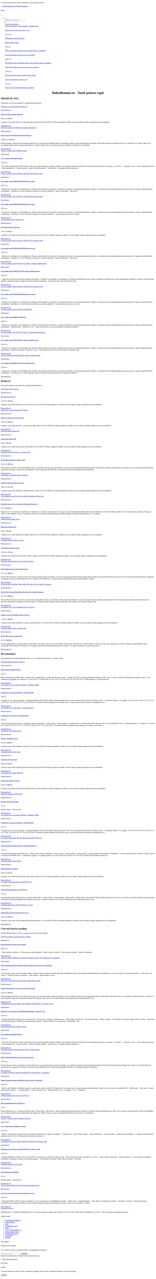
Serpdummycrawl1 (11, 1226)
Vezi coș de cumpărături (13, 88)
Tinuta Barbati (10, 1222)
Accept (4, 1275)
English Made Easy (11, 1234)
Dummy (8, 1237)
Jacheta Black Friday (12, 1232)
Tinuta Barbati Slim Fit (12, 1220)
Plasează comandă (28, 88)
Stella (7, 1228)
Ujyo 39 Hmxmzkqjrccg (13, 1230)
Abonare (24, 1254)
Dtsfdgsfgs (8, 1236)
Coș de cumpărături (11, 24)
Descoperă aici (6, 126)
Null (6, 1224)
